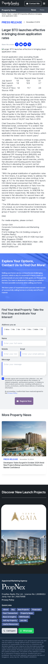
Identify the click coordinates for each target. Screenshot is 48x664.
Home (4, 14)
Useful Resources (10, 624)
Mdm (36, 329)
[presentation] (4, 449)
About (5, 610)
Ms (13, 329)
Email (22, 349)
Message (6, 359)
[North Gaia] (24, 535)
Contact (34, 3)
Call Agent (10, 630)
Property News (27, 613)
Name (4, 338)
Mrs (29, 329)
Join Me (23, 620)
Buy (13, 610)
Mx (19, 329)
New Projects (23, 610)
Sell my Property (10, 620)
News (33, 10)
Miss (7, 329)
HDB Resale (24, 617)
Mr (24, 329)
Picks (42, 10)
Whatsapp (27, 630)
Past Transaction (10, 613)
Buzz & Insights (9, 617)
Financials (36, 610)
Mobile (5, 349)
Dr (42, 329)
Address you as (9, 325)
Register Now (25, 401)
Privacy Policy (12, 393)
